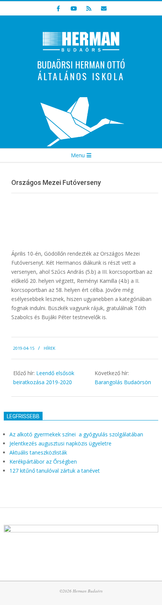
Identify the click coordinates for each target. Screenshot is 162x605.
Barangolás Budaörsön (123, 382)
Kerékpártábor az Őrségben (43, 461)
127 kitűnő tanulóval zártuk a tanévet (54, 470)
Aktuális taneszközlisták (38, 452)
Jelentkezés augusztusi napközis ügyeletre (60, 443)
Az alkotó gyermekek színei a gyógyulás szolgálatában (77, 434)
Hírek (49, 348)
